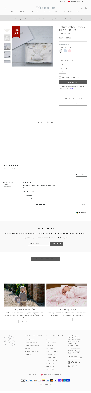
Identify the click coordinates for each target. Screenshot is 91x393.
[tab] (81, 175)
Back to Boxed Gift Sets (47, 259)
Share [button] (44, 204)
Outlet (78, 12)
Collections (14, 12)
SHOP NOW (24, 321)
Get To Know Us (51, 343)
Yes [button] (37, 204)
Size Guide (28, 348)
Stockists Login (50, 354)
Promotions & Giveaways (32, 351)
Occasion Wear (48, 12)
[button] (73, 45)
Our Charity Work (51, 348)
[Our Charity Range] (66, 295)
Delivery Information (31, 343)
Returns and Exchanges (32, 345)
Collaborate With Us (52, 351)
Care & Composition (73, 98)
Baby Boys (23, 12)
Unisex (39, 12)
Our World (71, 12)
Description (73, 94)
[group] (13, 165)
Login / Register (29, 340)
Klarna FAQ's (50, 369)
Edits (64, 12)
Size (61, 57)
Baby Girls (32, 12)
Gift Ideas (57, 12)
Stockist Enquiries (51, 357)
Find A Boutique (51, 340)
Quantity (63, 68)
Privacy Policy (50, 363)
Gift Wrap (73, 103)
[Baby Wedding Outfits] (24, 295)
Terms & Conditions (52, 360)
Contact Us (28, 354)
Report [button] (40, 204)
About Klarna (50, 366)
